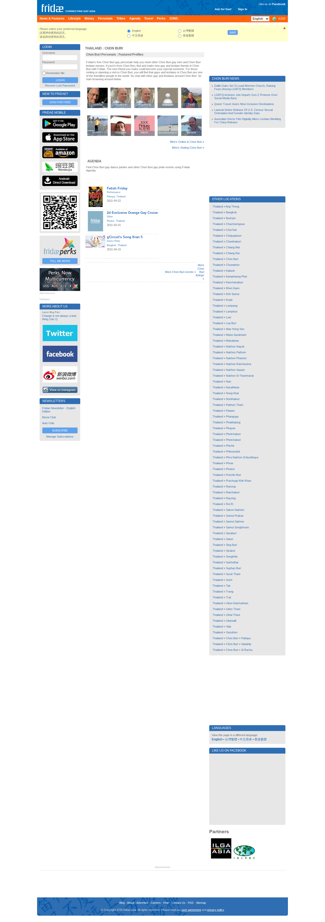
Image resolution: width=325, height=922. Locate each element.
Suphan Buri (233, 568)
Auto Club (48, 423)
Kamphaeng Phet (236, 276)
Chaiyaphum (233, 235)
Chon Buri (114, 48)
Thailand (93, 48)
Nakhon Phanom (236, 358)
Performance (113, 192)
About (130, 902)
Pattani (230, 410)
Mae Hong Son (235, 328)
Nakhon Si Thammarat (240, 375)
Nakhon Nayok (235, 346)
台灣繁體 (231, 739)
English (217, 739)
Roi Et (229, 504)
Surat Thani (233, 574)
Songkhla (231, 556)
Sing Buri (231, 544)
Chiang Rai (232, 253)
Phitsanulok (233, 451)
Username (48, 52)
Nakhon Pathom (236, 352)
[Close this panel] (285, 29)
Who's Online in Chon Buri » (187, 141)
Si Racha (246, 649)
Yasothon (231, 632)
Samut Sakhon (235, 521)
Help (166, 902)
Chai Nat (231, 229)
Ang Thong (232, 206)
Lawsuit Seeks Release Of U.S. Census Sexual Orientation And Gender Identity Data (243, 111)
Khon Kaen (232, 288)
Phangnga (232, 416)
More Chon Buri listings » (200, 272)
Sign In (242, 9)
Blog (122, 902)
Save (232, 32)
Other (110, 216)
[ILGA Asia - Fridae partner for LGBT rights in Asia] (221, 858)
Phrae (229, 463)
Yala (228, 626)
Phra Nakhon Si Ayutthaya (242, 457)
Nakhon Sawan (235, 369)
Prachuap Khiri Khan (238, 480)
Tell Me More (60, 261)
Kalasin (230, 270)
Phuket (110, 221)
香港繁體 (260, 739)
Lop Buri (231, 323)
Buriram (231, 218)
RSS (190, 902)
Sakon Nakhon (235, 509)
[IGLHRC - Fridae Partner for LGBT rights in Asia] (244, 858)
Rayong (231, 498)
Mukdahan (232, 340)
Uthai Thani (233, 614)
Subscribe (60, 430)
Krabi (229, 299)
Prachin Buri (233, 474)
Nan (228, 381)
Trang (229, 591)
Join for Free (60, 102)
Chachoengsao (235, 223)
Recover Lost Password (60, 85)
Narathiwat (232, 387)
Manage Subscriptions (60, 436)
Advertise (142, 902)
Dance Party (113, 241)
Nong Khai (232, 393)
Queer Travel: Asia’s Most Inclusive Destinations (244, 104)
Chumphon (232, 264)
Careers (156, 902)
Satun (229, 539)
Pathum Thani (234, 404)
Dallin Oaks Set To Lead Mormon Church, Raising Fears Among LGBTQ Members (244, 87)
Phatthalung (233, 422)
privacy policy (215, 909)
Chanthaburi (233, 241)
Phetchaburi (233, 439)
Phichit (230, 445)
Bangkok (111, 245)
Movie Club (49, 417)
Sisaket (230, 550)
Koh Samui (232, 293)
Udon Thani (233, 609)
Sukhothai (232, 562)
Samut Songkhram (237, 527)
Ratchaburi (232, 492)
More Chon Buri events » (180, 271)
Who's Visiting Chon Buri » (188, 147)
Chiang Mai (233, 247)
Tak (228, 585)
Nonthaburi (232, 399)
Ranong (231, 486)
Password (48, 62)
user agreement (191, 909)
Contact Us (178, 902)
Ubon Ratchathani (237, 603)
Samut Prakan (234, 515)
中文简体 (246, 739)
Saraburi (231, 533)
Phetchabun (233, 434)
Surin (229, 579)
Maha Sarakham (236, 334)
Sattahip (246, 644)
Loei (228, 317)
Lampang (231, 305)
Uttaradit (231, 620)
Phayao (230, 428)
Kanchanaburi (234, 282)
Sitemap (201, 902)
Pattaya (111, 196)
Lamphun (231, 311)
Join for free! (223, 9)
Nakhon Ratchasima (238, 364)
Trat (228, 597)
